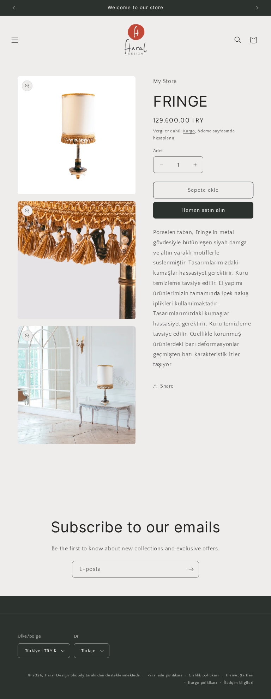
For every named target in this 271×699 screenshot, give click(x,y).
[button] (15, 40)
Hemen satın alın (203, 210)
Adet (158, 150)
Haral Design (57, 675)
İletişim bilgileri (238, 683)
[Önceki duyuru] (14, 8)
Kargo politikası (202, 683)
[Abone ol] (191, 569)
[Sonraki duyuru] (257, 8)
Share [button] (167, 386)
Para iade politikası (164, 675)
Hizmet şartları (240, 675)
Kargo (189, 131)
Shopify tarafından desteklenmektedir (105, 675)
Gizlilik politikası (203, 675)
